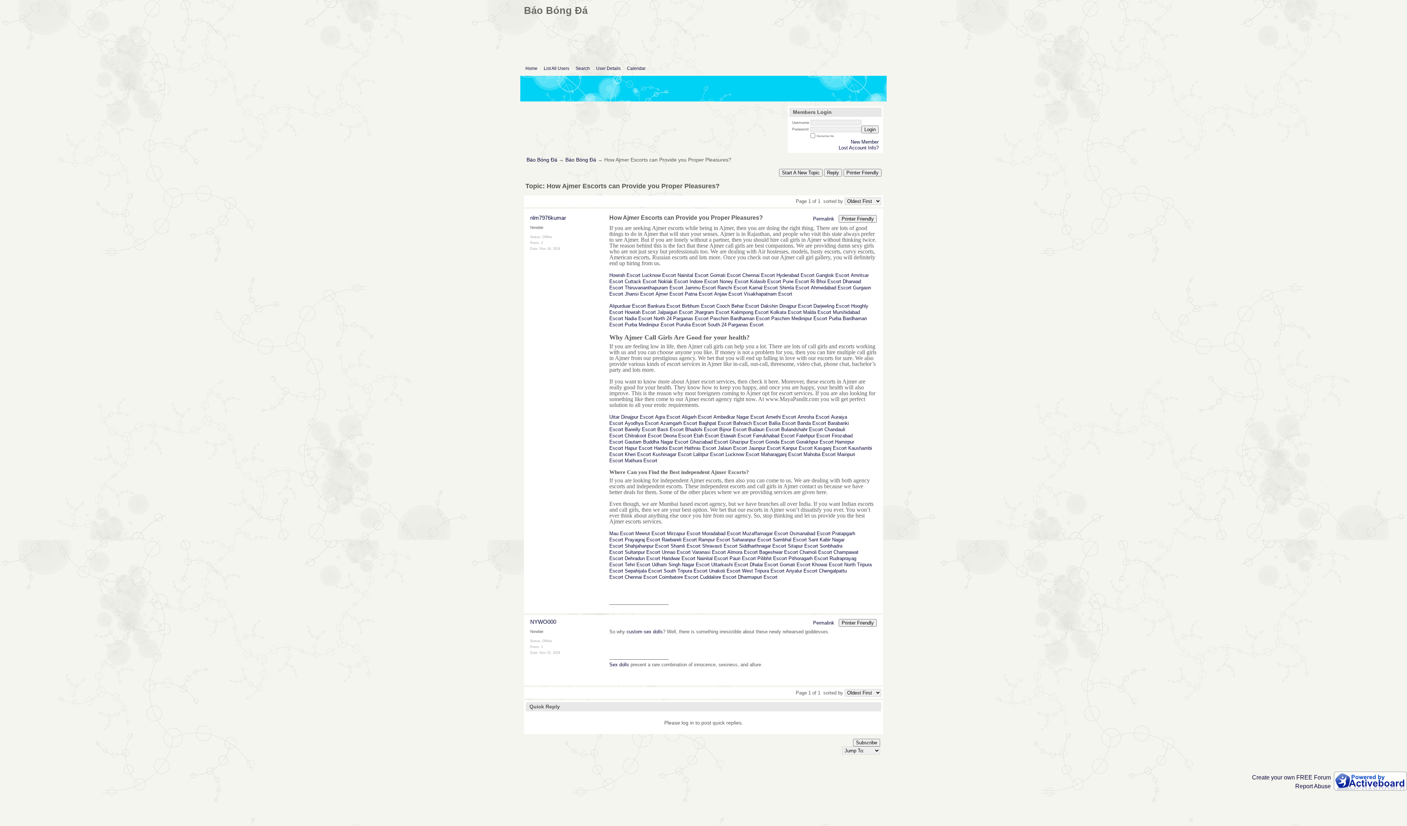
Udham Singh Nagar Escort (681, 564)
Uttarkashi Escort (729, 564)
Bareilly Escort (640, 429)
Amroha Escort (814, 417)
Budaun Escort (764, 429)
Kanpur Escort (797, 448)
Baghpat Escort (715, 423)
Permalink (823, 219)
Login (870, 129)
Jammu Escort (700, 287)
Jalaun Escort (732, 448)
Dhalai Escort (764, 564)
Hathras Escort (700, 448)
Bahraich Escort (750, 423)
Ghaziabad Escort (709, 442)
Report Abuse (1313, 786)
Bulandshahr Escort (802, 429)
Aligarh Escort (697, 417)
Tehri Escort (637, 564)
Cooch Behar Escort (737, 306)
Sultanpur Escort (642, 552)
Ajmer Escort (669, 294)
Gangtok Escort (832, 275)
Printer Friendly (862, 172)
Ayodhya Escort (642, 423)
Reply (833, 172)
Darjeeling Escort (831, 306)
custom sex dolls (645, 631)
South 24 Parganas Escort (736, 324)
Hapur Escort (639, 448)
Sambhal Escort (790, 539)
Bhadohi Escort (701, 429)
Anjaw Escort (728, 294)
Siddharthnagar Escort (762, 546)
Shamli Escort (686, 546)
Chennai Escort (758, 275)
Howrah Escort (624, 275)
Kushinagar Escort (672, 454)
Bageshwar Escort (778, 552)
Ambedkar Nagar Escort (738, 417)
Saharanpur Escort (751, 539)
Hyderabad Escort (795, 275)
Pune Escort (796, 281)
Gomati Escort (725, 275)
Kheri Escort (638, 454)
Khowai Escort (827, 564)
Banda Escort (811, 423)
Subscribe (866, 742)
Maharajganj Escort (781, 454)
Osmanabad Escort (810, 533)
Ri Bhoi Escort (825, 281)
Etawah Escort (735, 435)
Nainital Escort (693, 275)
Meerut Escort (650, 533)
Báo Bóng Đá (542, 160)
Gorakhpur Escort (815, 442)
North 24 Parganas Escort (681, 318)
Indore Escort (704, 281)
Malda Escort (817, 312)
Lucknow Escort (659, 275)
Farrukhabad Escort (774, 435)
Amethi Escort (781, 417)
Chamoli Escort (815, 552)
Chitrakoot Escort (643, 435)
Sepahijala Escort (643, 571)
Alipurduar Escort (627, 306)
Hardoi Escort (668, 448)
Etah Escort (706, 435)
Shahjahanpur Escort (647, 546)
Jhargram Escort (712, 312)
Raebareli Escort (679, 539)
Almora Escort (742, 552)
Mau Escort (621, 533)
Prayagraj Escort (642, 539)
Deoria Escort (677, 435)
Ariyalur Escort (801, 571)
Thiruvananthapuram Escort (654, 287)
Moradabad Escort (721, 533)
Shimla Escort (794, 287)
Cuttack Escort (641, 281)
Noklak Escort (673, 281)
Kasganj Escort (830, 448)
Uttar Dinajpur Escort (631, 417)
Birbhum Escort (698, 306)
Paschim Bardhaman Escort (740, 318)
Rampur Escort (714, 539)
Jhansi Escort (639, 294)
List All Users (556, 68)
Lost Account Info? (859, 148)
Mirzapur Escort (684, 533)
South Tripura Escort (686, 571)
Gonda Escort (780, 442)
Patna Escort (699, 294)
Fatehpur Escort (813, 435)
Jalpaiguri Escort (675, 312)
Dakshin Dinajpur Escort (786, 306)
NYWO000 (543, 622)
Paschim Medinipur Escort (799, 318)
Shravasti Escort (720, 546)
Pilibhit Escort (772, 558)
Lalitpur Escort (708, 454)
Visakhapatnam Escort (768, 294)
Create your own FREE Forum (1291, 777)
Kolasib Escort (765, 281)
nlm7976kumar (548, 218)
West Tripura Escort (763, 571)
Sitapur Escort (803, 546)
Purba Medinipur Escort (650, 324)
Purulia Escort (691, 324)
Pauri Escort (743, 558)
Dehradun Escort (642, 558)
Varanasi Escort (709, 552)
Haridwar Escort (678, 558)
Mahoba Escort (820, 454)
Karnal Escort (763, 287)
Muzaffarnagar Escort (765, 533)
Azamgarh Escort (678, 423)
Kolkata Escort (786, 312)
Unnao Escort (676, 552)
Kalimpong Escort (750, 312)
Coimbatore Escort (678, 577)
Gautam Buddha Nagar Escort (656, 442)
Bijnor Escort (733, 429)
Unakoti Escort (725, 571)
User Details (608, 68)
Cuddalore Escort (718, 577)
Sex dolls (619, 664)
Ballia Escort (782, 423)
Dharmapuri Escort (758, 577)
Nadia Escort (638, 318)
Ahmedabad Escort (831, 287)
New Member (865, 142)
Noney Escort (734, 281)
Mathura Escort (641, 460)
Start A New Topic (801, 172)
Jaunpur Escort (765, 448)
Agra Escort (667, 417)
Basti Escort (670, 429)
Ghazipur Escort (747, 442)
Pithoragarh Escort (808, 558)
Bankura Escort (663, 306)
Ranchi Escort (732, 287)
